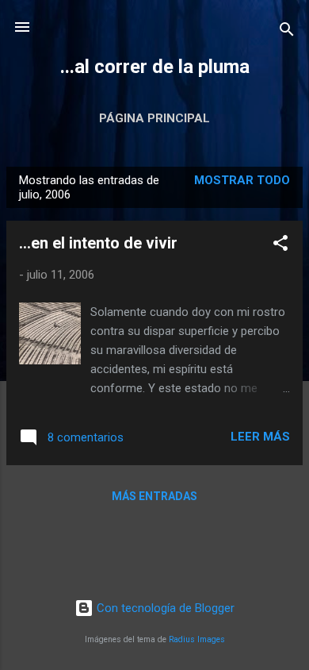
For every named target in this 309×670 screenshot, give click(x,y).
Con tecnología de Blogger (164, 608)
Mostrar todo (242, 180)
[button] (280, 245)
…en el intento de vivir (98, 242)
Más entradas (154, 496)
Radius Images (197, 639)
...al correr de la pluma (155, 67)
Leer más (260, 436)
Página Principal (154, 118)
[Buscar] (286, 32)
